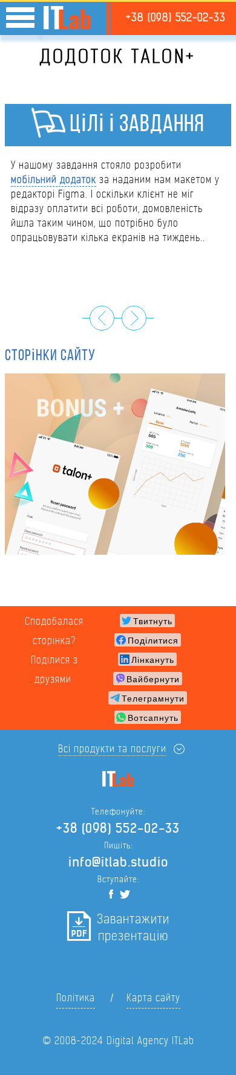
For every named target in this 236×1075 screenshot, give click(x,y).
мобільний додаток (53, 179)
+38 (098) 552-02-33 (176, 17)
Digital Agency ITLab (150, 1041)
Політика (75, 998)
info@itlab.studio (118, 862)
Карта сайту (153, 998)
